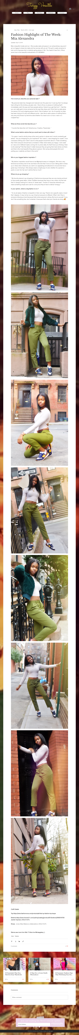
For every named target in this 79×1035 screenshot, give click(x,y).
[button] (74, 19)
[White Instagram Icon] (36, 1027)
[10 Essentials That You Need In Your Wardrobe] (14, 964)
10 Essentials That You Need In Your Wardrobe (13, 974)
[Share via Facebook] (11, 941)
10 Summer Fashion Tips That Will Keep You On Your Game (64, 974)
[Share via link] (23, 941)
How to (31, 19)
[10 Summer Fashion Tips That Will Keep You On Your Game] (64, 964)
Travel (56, 19)
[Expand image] (39, 247)
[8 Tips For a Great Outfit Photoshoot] (39, 964)
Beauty (44, 19)
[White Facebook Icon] (33, 1027)
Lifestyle (12, 19)
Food (37, 19)
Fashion (25, 19)
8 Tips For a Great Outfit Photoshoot (38, 974)
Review (50, 19)
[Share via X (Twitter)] (15, 941)
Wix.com (51, 1031)
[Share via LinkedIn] (19, 941)
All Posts (5, 19)
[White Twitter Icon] (39, 1027)
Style (19, 19)
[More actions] (67, 30)
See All (74, 955)
